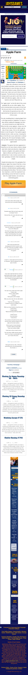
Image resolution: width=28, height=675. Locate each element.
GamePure (13, 80)
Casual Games (17, 631)
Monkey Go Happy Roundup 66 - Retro (13, 377)
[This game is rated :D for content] (25, 64)
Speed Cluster (11, 82)
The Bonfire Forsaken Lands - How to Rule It (14, 513)
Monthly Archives (14, 592)
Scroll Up (10, 364)
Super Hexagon (6, 638)
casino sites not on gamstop (10, 13)
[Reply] (22, 204)
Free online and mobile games (14, 4)
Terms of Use (13, 667)
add (14, 577)
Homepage (16, 364)
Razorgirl (11, 269)
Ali (8, 256)
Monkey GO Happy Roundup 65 (13, 397)
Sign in (11, 370)
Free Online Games (7, 631)
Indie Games (18, 632)
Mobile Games (10, 632)
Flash (12, 61)
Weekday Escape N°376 (13, 418)
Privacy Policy (5, 667)
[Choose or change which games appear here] (16, 573)
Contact (20, 668)
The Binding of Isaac (16, 638)
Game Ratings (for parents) (16, 668)
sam (9, 208)
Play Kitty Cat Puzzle (14, 536)
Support (20, 667)
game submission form (12, 660)
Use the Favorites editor (14, 585)
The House (23, 636)
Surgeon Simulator (7, 636)
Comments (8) (13, 63)
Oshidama (21, 82)
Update (13, 354)
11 (12, 422)
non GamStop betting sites (20, 13)
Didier (9, 341)
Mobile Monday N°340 (13, 438)
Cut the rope (16, 636)
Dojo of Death (16, 639)
